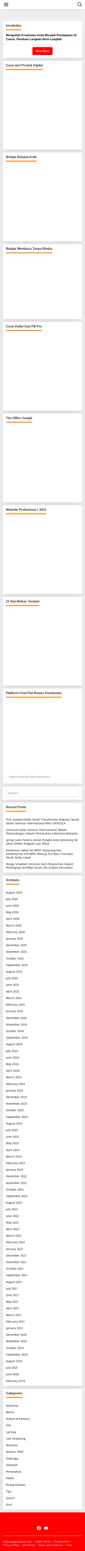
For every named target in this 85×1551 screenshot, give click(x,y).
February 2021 (15, 1321)
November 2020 (16, 1341)
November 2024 (16, 1024)
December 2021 (16, 1255)
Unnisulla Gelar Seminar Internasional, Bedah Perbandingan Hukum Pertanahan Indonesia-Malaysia (42, 831)
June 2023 (12, 1136)
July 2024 (12, 1051)
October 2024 (15, 1031)
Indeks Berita (43, 1541)
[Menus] (6, 4)
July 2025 (12, 978)
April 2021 (12, 1308)
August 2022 (14, 1202)
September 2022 (17, 1196)
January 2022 (14, 1249)
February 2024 (15, 1084)
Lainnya (11, 1432)
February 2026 (15, 932)
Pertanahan (13, 1471)
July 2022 (12, 1209)
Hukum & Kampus (18, 1419)
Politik (10, 1478)
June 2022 (12, 1216)
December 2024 (16, 1018)
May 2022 (12, 1222)
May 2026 (12, 912)
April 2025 (12, 991)
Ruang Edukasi (16, 1485)
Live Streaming (16, 1438)
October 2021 (15, 1268)
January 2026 (14, 938)
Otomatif (12, 1465)
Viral (9, 1504)
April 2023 (12, 1150)
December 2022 (16, 1176)
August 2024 (14, 1044)
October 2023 (15, 1110)
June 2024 (12, 1057)
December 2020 (16, 1334)
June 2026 (12, 905)
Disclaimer (29, 1545)
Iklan (69, 1545)
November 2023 (16, 1103)
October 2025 (15, 958)
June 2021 (12, 1295)
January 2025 (14, 1011)
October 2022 (15, 1189)
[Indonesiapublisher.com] (42, 1519)
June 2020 (12, 1374)
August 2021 (14, 1282)
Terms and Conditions (50, 1545)
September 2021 (17, 1275)
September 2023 (17, 1117)
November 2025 (16, 952)
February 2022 (15, 1242)
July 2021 (12, 1288)
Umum (10, 1498)
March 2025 (14, 998)
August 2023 (14, 1123)
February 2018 (15, 1381)
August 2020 (14, 1361)
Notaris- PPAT (15, 1452)
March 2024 (14, 1077)
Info (8, 1425)
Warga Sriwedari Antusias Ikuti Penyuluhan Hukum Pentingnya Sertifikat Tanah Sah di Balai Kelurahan (40, 865)
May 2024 (12, 1064)
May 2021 (12, 1301)
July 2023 (12, 1130)
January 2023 (14, 1169)
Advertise (12, 1405)
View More (42, 51)
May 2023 (12, 1143)
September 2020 (17, 1354)
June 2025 (12, 985)
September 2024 (17, 1037)
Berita (10, 1412)
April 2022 (12, 1229)
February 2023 (15, 1163)
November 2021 (16, 1262)
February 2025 (15, 1004)
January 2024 (14, 1090)
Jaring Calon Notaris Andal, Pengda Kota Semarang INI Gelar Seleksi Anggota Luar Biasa (42, 841)
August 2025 (14, 971)
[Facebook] (39, 1528)
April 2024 (12, 1070)
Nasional (12, 1445)
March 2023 (14, 1156)
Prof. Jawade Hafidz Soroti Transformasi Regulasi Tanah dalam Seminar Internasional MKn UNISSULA (42, 821)
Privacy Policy (11, 1545)
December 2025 (16, 945)
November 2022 (16, 1183)
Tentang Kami (62, 1541)
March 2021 (14, 1315)
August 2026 (14, 892)
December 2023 (16, 1097)
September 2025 (17, 965)
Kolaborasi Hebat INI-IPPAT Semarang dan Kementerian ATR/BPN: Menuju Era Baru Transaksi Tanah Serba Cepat (39, 853)
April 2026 (12, 919)
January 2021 (14, 1328)
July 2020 (12, 1367)
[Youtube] (46, 1528)
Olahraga (12, 1458)
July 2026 (12, 899)
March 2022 (14, 1235)
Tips (8, 1491)
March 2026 (14, 925)
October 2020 (15, 1348)
